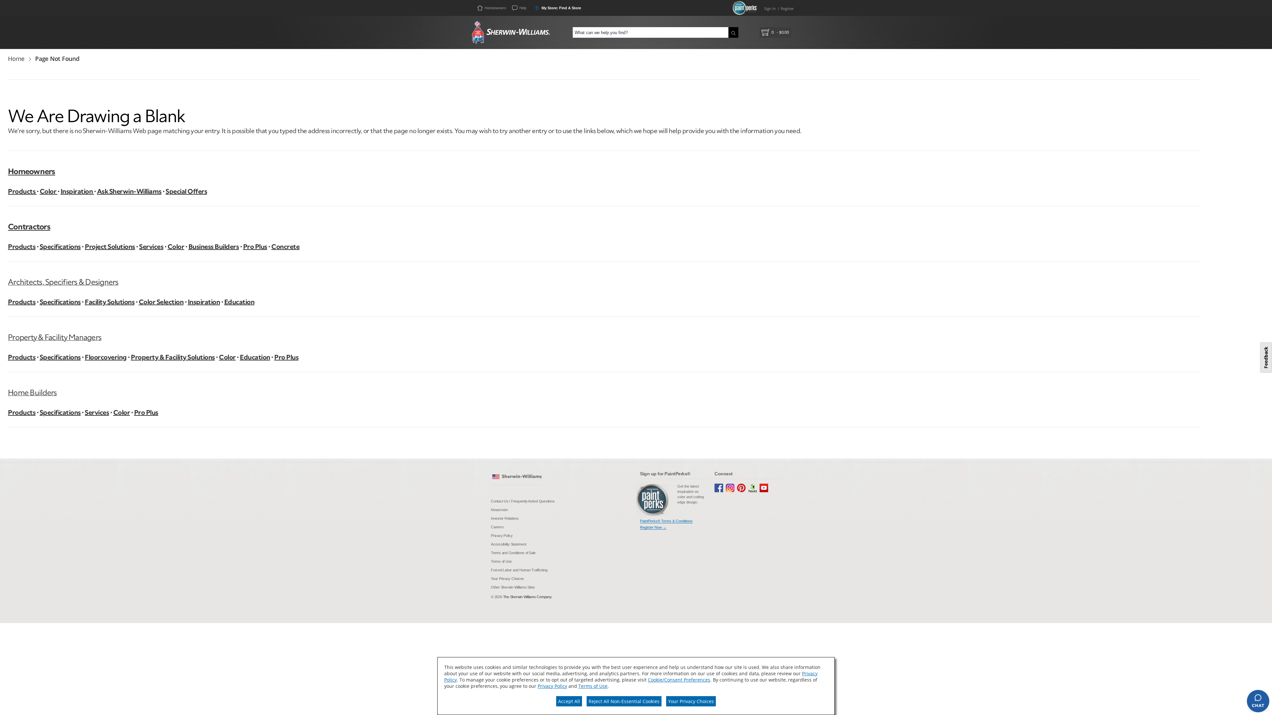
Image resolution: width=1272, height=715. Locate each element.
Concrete (285, 246)
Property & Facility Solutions (173, 357)
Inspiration (77, 191)
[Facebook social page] (719, 488)
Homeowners (31, 171)
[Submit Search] (733, 32)
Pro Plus (255, 246)
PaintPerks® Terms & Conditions (666, 521)
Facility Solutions (109, 302)
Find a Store (561, 8)
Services (151, 246)
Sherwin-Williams (522, 476)
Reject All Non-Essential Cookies (624, 701)
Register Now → (653, 527)
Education (239, 302)
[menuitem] (524, 501)
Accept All (569, 701)
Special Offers (186, 191)
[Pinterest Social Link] (741, 488)
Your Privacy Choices (691, 701)
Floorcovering (106, 357)
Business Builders (213, 246)
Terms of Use (593, 686)
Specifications (60, 246)
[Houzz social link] (752, 488)
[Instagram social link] (730, 488)
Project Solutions (110, 246)
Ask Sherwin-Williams (129, 191)
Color (49, 191)
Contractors (29, 226)
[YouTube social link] (764, 488)
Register (787, 8)
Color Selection (161, 302)
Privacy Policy (552, 686)
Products (22, 191)
